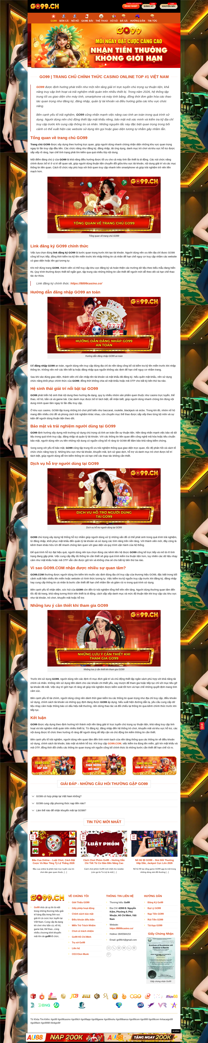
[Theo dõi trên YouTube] (124, 948)
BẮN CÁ (64, 21)
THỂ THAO (102, 21)
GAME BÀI (87, 21)
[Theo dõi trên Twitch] (108, 954)
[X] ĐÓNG (176, 1031)
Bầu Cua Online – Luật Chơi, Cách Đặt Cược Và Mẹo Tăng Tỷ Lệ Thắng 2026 (53, 862)
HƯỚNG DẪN (137, 21)
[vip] (202, 725)
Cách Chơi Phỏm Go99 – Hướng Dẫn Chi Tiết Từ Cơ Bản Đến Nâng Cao (104, 862)
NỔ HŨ (75, 21)
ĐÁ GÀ (124, 21)
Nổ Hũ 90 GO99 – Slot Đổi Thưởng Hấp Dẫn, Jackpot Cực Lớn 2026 (154, 862)
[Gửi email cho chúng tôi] (108, 948)
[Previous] (34, 45)
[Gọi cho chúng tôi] (113, 948)
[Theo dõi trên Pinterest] (119, 948)
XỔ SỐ (114, 21)
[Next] (173, 45)
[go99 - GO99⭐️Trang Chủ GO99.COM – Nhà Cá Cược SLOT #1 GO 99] (44, 6)
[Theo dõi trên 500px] (129, 948)
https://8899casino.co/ (86, 283)
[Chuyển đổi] (33, 796)
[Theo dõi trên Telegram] (134, 948)
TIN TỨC (152, 21)
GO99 (54, 21)
